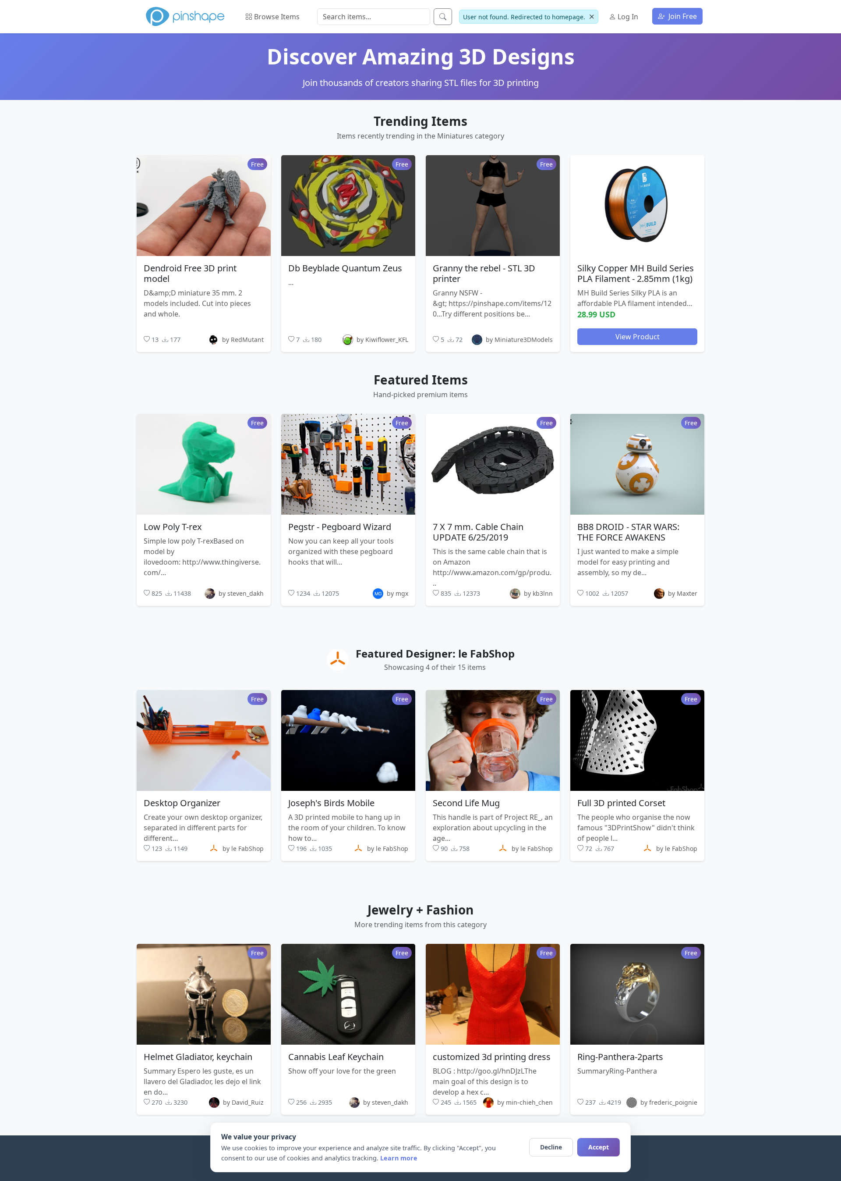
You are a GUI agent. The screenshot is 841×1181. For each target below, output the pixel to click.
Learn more (398, 1158)
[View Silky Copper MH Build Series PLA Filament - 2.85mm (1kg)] (637, 205)
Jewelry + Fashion (420, 909)
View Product (637, 336)
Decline (551, 1147)
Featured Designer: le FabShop (435, 653)
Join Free (682, 16)
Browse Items (276, 16)
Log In (627, 16)
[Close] (591, 17)
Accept (598, 1147)
